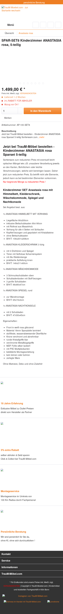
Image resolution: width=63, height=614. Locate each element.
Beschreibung (9, 130)
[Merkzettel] (43, 25)
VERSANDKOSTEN (28, 93)
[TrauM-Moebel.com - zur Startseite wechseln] (16, 12)
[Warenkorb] (58, 25)
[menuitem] (7, 25)
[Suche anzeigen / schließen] (36, 25)
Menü (10, 25)
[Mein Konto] (51, 25)
